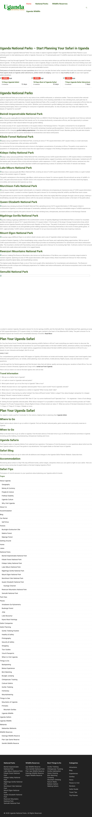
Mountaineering (7, 694)
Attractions (73, 767)
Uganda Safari (62, 415)
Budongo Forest (7, 608)
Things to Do (4, 661)
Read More (48, 333)
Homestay (5, 691)
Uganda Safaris (5, 717)
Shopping (5, 646)
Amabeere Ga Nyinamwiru (11, 604)
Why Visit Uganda (8, 503)
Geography (6, 484)
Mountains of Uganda (9, 702)
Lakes (2, 548)
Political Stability (8, 496)
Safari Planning (5, 627)
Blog (1, 514)
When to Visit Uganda (10, 657)
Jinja (3, 612)
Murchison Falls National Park (18, 186)
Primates (5, 706)
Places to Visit (74, 783)
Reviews (72, 786)
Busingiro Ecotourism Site (11, 529)
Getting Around (5, 541)
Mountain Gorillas (10, 709)
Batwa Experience (8, 668)
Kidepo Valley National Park (17, 152)
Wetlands (3, 724)
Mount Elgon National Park (16, 233)
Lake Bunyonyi (7, 616)
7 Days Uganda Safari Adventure (77, 82)
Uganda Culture (7, 499)
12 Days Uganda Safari (10, 82)
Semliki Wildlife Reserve (10, 743)
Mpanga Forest (7, 537)
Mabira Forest (7, 533)
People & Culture (8, 492)
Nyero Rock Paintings (9, 619)
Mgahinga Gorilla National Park (19, 215)
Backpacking (6, 664)
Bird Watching (7, 672)
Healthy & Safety (8, 634)
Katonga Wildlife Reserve (11, 736)
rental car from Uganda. (45, 366)
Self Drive (5, 522)
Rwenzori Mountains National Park (21, 251)
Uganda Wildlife (33, 11)
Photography (6, 638)
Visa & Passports (8, 653)
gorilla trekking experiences (26, 130)
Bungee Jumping (8, 676)
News (71, 780)
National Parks (41, 4)
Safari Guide (73, 789)
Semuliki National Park (14, 271)
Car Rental (4, 518)
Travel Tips (73, 792)
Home (28, 4)
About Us (3, 507)
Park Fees (3, 597)
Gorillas (72, 777)
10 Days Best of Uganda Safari (45, 82)
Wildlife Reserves (59, 4)
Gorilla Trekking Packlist (10, 631)
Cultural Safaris (7, 683)
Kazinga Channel (10, 586)
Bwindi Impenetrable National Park (21, 113)
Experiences (73, 773)
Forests (2, 526)
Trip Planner (73, 795)
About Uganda (5, 481)
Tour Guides (6, 649)
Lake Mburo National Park (16, 167)
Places (2, 601)
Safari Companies (6, 623)
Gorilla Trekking (7, 687)
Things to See (5, 698)
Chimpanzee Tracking (9, 679)
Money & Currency (8, 488)
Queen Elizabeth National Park (18, 202)
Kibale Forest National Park (16, 136)
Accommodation (6, 511)
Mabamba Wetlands (9, 728)
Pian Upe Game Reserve (10, 739)
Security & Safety (8, 642)
